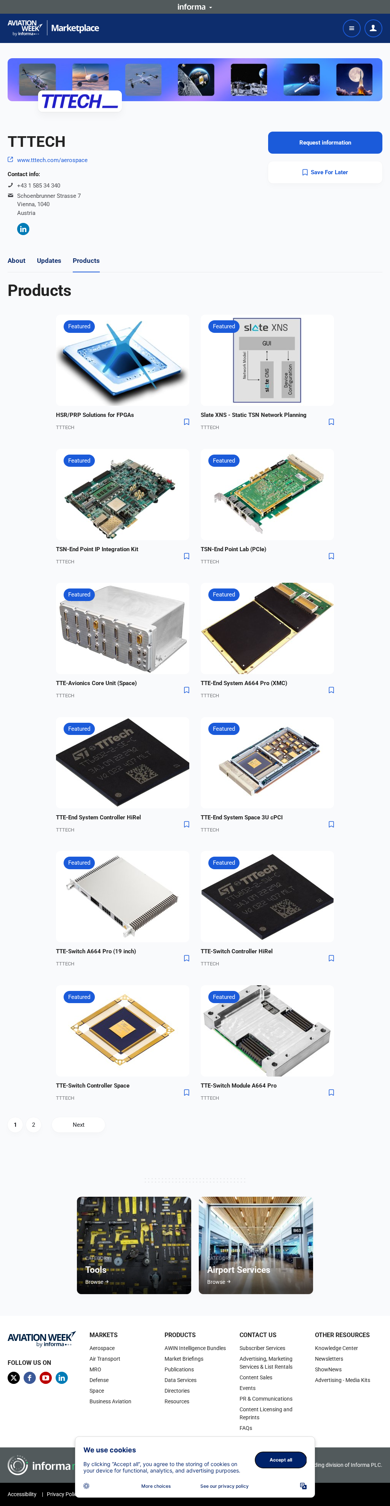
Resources (177, 1401)
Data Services (181, 1380)
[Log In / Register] (373, 28)
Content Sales (256, 1377)
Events (248, 1388)
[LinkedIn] (23, 229)
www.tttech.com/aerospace (52, 160)
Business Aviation (110, 1401)
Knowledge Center (336, 1348)
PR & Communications (266, 1399)
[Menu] (352, 28)
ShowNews (328, 1369)
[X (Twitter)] (14, 1378)
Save (186, 421)
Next (79, 1124)
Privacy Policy (63, 1494)
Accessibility (22, 1494)
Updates (49, 260)
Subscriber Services (262, 1348)
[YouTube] (46, 1378)
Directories (177, 1391)
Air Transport (105, 1359)
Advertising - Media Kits (342, 1380)
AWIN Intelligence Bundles (195, 1348)
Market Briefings (184, 1359)
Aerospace (102, 1348)
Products (86, 260)
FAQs (246, 1428)
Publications (179, 1369)
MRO (95, 1369)
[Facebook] (30, 1378)
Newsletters (329, 1359)
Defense (99, 1380)
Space (97, 1391)
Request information (325, 142)
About (17, 260)
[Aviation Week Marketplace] (53, 28)
